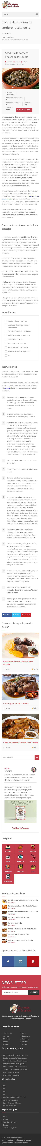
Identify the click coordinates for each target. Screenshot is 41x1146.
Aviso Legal (10, 1140)
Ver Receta (11, 903)
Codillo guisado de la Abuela (16, 703)
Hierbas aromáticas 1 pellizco (19, 351)
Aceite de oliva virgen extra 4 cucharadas (18, 326)
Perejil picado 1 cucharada (18, 347)
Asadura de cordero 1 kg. (17, 321)
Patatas (33, 852)
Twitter (17, 615)
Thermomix (8, 881)
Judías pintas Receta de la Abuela (20, 940)
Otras (33, 871)
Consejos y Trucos (9, 1122)
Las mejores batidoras (11, 1075)
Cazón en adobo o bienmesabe (14, 1097)
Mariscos (33, 861)
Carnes (9, 62)
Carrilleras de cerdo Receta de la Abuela (18, 663)
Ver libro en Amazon (20, 828)
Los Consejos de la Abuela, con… (15, 1058)
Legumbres (8, 871)
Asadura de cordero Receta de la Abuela (23, 912)
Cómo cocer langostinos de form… (15, 1067)
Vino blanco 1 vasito (15, 339)
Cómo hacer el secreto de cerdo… (15, 1055)
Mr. (4, 1086)
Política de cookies (21, 1143)
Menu (6, 14)
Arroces (20, 871)
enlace (7, 388)
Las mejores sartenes (11, 1072)
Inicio (3, 37)
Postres (8, 852)
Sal (9, 356)
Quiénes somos (7, 1143)
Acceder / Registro (10, 1128)
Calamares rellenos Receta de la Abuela (22, 906)
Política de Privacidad (23, 1140)
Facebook (7, 615)
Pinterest (27, 615)
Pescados (20, 861)
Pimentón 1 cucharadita (17, 343)
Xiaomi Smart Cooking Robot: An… (15, 1069)
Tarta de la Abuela (15, 923)
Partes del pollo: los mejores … (14, 1064)
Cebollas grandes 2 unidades (19, 335)
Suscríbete (34, 992)
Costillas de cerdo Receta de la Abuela (20, 743)
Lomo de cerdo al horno (12, 1103)
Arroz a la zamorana (10, 1100)
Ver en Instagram (25, 110)
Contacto (6, 1125)
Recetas (9, 37)
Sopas (8, 861)
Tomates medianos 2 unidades (19, 331)
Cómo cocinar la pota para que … (15, 1061)
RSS (3, 1140)
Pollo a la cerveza (9, 1106)
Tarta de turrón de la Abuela (18, 934)
